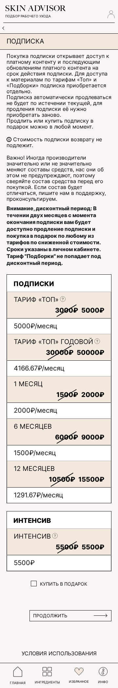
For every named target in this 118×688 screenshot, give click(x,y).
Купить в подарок (63, 584)
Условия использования (59, 653)
